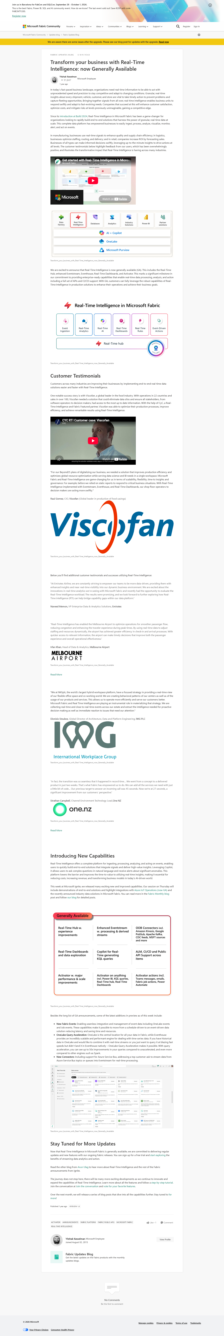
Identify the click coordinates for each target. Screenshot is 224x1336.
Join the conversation (87, 1186)
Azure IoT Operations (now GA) (150, 890)
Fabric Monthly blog (158, 893)
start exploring (157, 1155)
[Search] (178, 26)
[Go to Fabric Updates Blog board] (56, 1257)
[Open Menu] (199, 35)
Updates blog (54, 35)
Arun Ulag (82, 1167)
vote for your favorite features (119, 1186)
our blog (71, 897)
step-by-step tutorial (162, 1182)
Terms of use (181, 1323)
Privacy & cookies (164, 1323)
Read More (56, 674)
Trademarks (195, 1323)
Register (186, 26)
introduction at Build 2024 (73, 116)
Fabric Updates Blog (71, 35)
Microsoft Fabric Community (34, 35)
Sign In (197, 26)
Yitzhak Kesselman (68, 76)
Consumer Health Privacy (62, 1329)
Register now (19, 15)
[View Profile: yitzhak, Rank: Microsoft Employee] (54, 80)
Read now (164, 41)
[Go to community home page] (41, 26)
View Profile (165, 1239)
